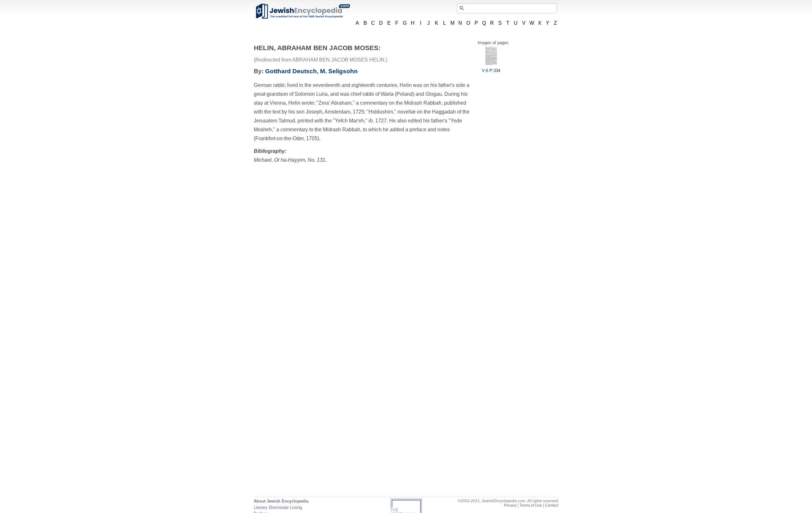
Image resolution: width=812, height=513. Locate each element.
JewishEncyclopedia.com (302, 11)
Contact (551, 505)
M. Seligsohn (339, 71)
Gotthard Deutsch (291, 71)
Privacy (510, 505)
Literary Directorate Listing (278, 507)
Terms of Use (531, 505)
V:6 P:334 (491, 70)
